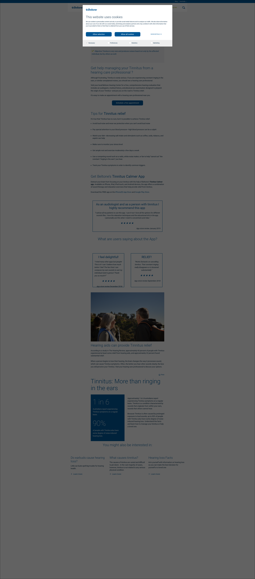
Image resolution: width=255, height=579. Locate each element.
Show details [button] (155, 34)
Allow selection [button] (99, 34)
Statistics (134, 43)
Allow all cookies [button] (127, 34)
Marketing (156, 43)
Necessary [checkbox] (91, 43)
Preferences (113, 43)
